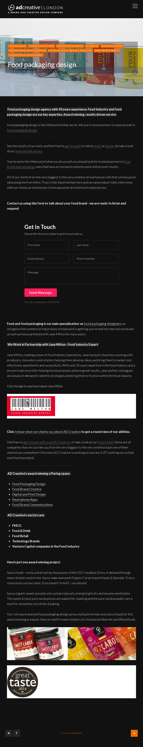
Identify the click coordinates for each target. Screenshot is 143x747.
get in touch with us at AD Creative (46, 442)
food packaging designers (102, 324)
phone (109, 146)
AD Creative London (112, 46)
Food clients (106, 442)
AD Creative (92, 46)
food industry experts (107, 50)
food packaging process (70, 46)
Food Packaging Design (29, 484)
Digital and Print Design (29, 494)
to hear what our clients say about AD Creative (47, 432)
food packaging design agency (26, 55)
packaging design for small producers (70, 50)
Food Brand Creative (27, 489)
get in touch (73, 146)
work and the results (28, 151)
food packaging (17, 46)
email (97, 146)
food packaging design (41, 46)
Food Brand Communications (32, 505)
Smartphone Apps (24, 499)
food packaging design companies (27, 50)
